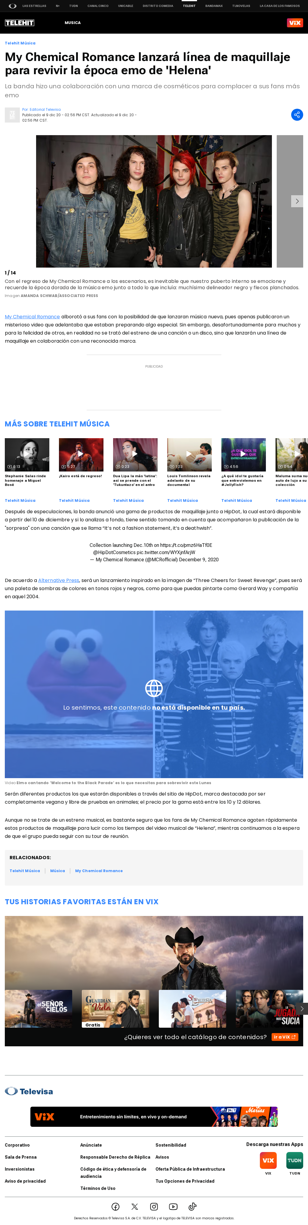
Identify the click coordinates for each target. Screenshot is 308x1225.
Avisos (162, 1157)
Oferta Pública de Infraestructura (190, 1169)
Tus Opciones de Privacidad (185, 1181)
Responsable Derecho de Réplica (115, 1157)
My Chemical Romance (32, 316)
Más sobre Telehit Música (57, 424)
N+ (58, 6)
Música (57, 870)
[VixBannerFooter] (153, 1117)
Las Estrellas (34, 6)
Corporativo (17, 1145)
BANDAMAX (214, 6)
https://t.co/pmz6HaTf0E (186, 545)
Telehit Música (20, 43)
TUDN (73, 6)
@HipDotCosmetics (114, 552)
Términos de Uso (98, 1188)
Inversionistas (20, 1169)
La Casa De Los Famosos (280, 6)
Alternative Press (58, 580)
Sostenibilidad (171, 1145)
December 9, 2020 (199, 559)
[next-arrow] (297, 201)
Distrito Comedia (158, 6)
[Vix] (295, 22)
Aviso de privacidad (25, 1181)
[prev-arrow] (6, 201)
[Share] (297, 115)
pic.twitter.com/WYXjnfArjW (166, 552)
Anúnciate (91, 1145)
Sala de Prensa (21, 1157)
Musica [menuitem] (73, 22)
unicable (125, 6)
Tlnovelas (241, 6)
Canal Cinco (98, 6)
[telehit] (20, 23)
